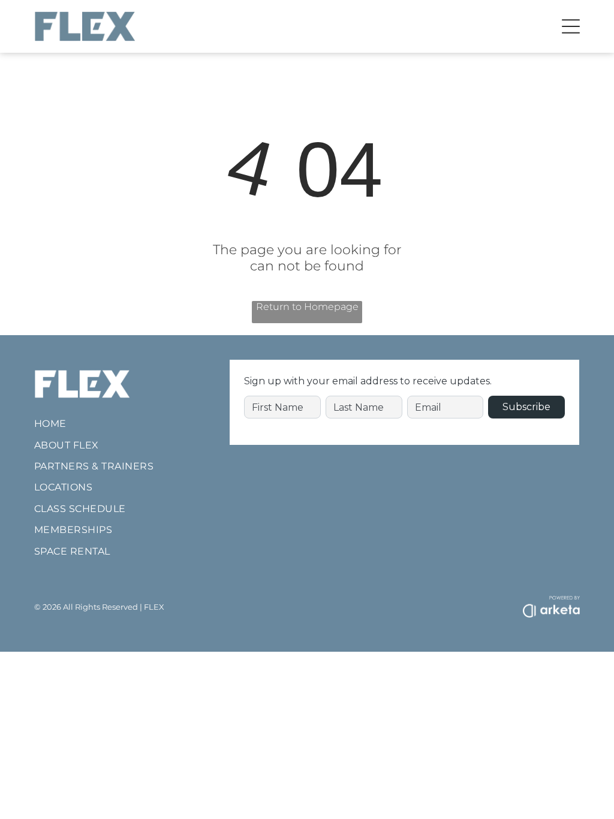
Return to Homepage (307, 306)
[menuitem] (119, 423)
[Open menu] (571, 26)
